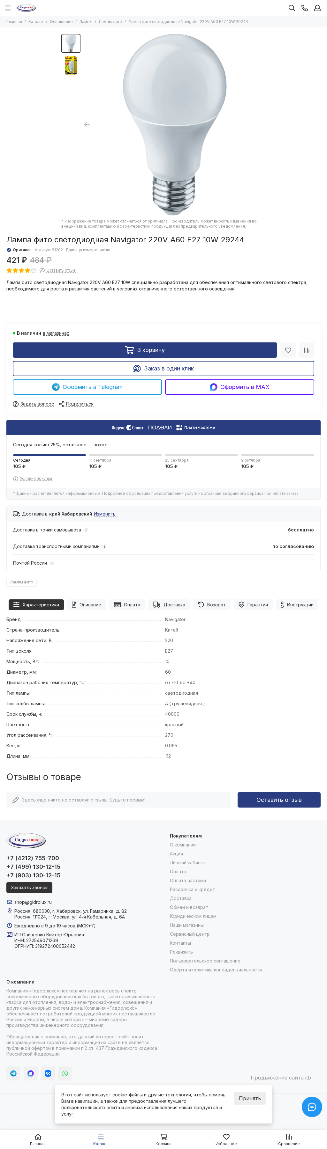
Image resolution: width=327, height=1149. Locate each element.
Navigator (175, 619)
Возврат (216, 604)
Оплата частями (188, 880)
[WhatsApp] (65, 1073)
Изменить (105, 514)
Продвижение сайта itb (281, 1077)
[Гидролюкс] (26, 8)
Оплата (132, 604)
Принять (250, 1098)
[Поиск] (291, 8)
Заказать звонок (29, 887)
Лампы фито (110, 21)
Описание (90, 604)
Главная (14, 21)
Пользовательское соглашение (205, 960)
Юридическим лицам (193, 916)
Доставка (174, 604)
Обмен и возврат (189, 907)
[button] (262, 125)
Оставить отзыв (279, 799)
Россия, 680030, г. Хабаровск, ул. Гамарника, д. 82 (70, 911)
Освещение (61, 21)
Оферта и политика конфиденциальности (216, 969)
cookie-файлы (127, 1094)
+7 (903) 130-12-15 (33, 875)
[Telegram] (13, 1073)
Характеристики (41, 604)
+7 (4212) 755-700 (32, 858)
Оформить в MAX (245, 387)
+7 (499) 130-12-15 (33, 866)
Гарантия (257, 604)
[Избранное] (288, 350)
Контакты (180, 943)
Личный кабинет (188, 862)
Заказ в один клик (169, 368)
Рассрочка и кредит (192, 889)
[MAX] (31, 1073)
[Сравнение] (306, 350)
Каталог (35, 21)
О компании (183, 844)
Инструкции (300, 604)
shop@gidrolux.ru (33, 902)
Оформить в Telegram (93, 387)
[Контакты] (304, 8)
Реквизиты (182, 952)
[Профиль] (317, 8)
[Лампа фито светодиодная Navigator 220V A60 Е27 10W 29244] (175, 125)
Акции (176, 853)
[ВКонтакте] (48, 1073)
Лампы (85, 21)
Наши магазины (187, 925)
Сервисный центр (190, 934)
